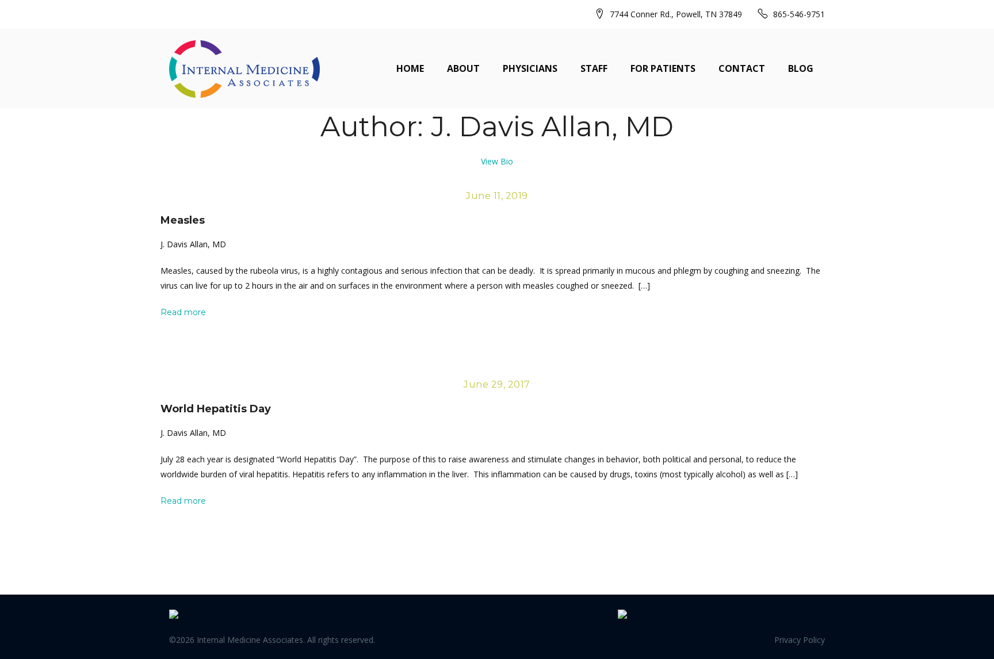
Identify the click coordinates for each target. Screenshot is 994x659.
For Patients (662, 68)
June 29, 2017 (497, 384)
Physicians (530, 68)
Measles (182, 220)
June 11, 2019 (497, 195)
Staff (593, 68)
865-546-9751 (799, 14)
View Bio (497, 161)
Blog (800, 68)
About (463, 68)
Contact (741, 68)
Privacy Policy (799, 639)
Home (410, 68)
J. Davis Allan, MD (193, 244)
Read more (183, 312)
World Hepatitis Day (215, 409)
